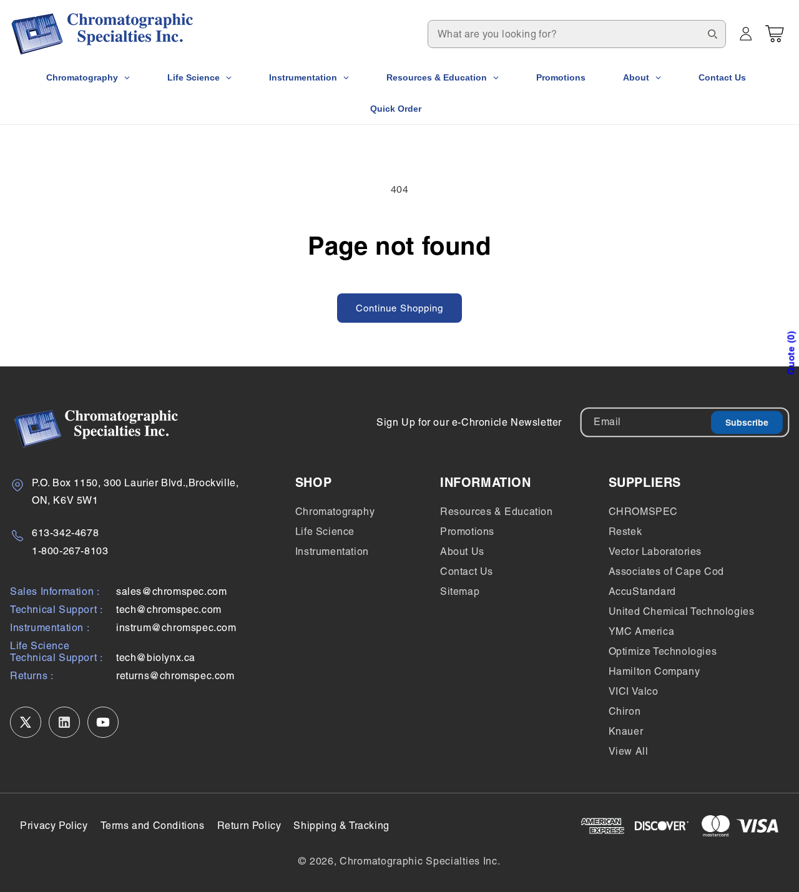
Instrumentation (332, 551)
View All (629, 751)
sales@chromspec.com (171, 591)
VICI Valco (634, 691)
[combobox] (577, 34)
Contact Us (466, 571)
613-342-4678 (65, 533)
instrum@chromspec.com (176, 628)
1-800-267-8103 (70, 551)
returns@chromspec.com (175, 676)
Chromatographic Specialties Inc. (420, 861)
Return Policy (249, 825)
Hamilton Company (654, 671)
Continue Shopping (399, 308)
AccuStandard (642, 591)
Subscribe (746, 422)
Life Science (325, 531)
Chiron (625, 711)
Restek (625, 531)
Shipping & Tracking (341, 825)
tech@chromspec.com (169, 609)
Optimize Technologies (663, 651)
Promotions (467, 531)
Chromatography (335, 511)
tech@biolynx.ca (155, 658)
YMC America (642, 631)
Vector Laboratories (655, 551)
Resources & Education (496, 511)
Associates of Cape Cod (666, 571)
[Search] (712, 33)
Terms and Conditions (152, 825)
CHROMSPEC (643, 511)
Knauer (626, 731)
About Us (462, 551)
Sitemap (459, 591)
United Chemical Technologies (682, 611)
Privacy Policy (53, 825)
